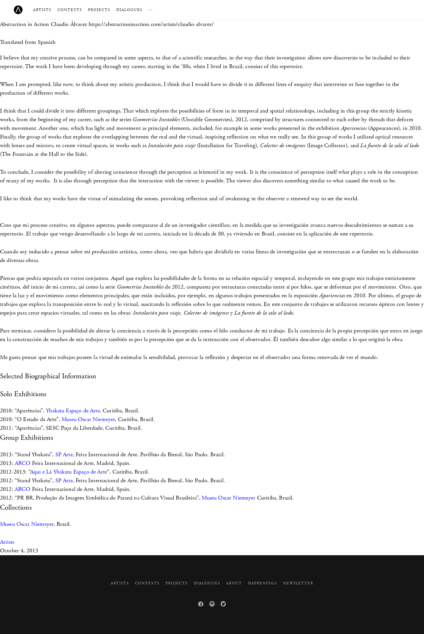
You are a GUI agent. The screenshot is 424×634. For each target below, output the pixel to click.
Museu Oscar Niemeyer (88, 419)
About (234, 583)
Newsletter (298, 583)
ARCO (23, 463)
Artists (42, 10)
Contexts (69, 10)
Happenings (262, 583)
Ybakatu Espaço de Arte (73, 410)
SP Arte (64, 454)
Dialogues (129, 10)
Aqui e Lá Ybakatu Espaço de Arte (68, 472)
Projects (99, 10)
